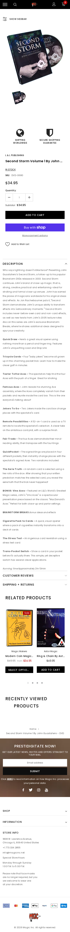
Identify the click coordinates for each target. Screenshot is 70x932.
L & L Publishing (14, 155)
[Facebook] (23, 790)
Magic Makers (19, 651)
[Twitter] (30, 790)
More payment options (35, 235)
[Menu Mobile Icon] (5, 4)
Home (33, 728)
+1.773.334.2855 (12, 847)
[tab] (28, 598)
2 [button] (32, 683)
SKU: (7, 175)
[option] (35, 57)
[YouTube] (46, 790)
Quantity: (10, 190)
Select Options (19, 670)
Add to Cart (50, 670)
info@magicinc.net (14, 852)
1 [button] (28, 683)
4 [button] (42, 683)
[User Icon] (54, 4)
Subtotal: (10, 205)
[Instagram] (38, 790)
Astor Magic (51, 651)
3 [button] (37, 683)
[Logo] (35, 4)
